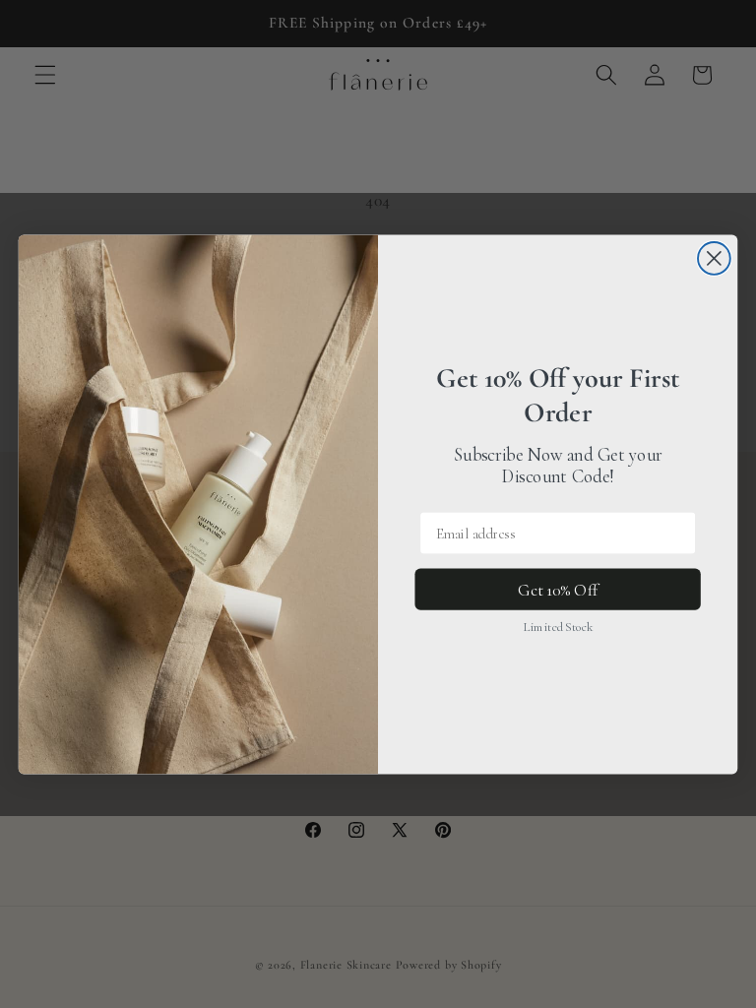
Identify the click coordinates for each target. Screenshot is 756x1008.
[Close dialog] (714, 258)
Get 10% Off (558, 589)
